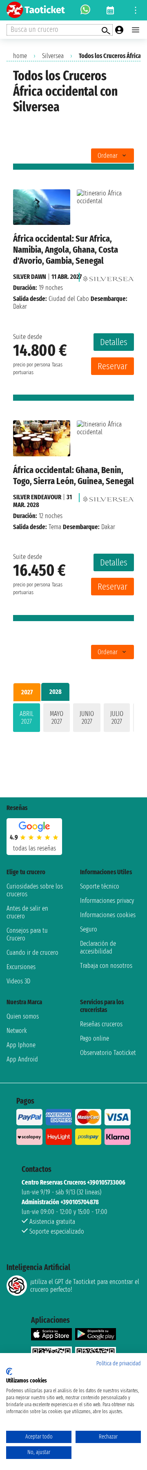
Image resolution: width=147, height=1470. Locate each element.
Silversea (53, 56)
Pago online (94, 1038)
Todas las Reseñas (34, 848)
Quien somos (23, 1016)
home (20, 56)
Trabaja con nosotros (106, 966)
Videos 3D (18, 981)
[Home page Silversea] (108, 277)
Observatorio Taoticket (108, 1053)
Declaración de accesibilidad (98, 947)
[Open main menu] (135, 30)
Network (17, 1031)
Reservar (112, 366)
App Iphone (21, 1045)
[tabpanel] (73, 719)
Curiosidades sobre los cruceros (35, 890)
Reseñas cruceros (101, 1024)
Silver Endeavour (37, 497)
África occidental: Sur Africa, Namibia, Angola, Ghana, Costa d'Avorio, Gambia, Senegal (65, 249)
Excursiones (21, 967)
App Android (22, 1059)
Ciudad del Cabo (69, 299)
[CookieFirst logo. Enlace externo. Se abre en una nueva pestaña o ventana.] (9, 1371)
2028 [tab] (55, 692)
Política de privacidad (118, 1363)
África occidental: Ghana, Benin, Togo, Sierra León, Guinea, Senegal (73, 476)
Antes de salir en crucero (27, 912)
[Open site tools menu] (135, 10)
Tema (55, 527)
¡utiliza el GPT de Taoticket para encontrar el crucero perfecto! (84, 1285)
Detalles (113, 342)
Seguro (88, 929)
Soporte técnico (99, 886)
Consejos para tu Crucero (27, 934)
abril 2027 (26, 717)
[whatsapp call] (85, 10)
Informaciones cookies (108, 915)
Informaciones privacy (107, 900)
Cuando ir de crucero (32, 952)
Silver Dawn (29, 277)
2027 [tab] (27, 692)
